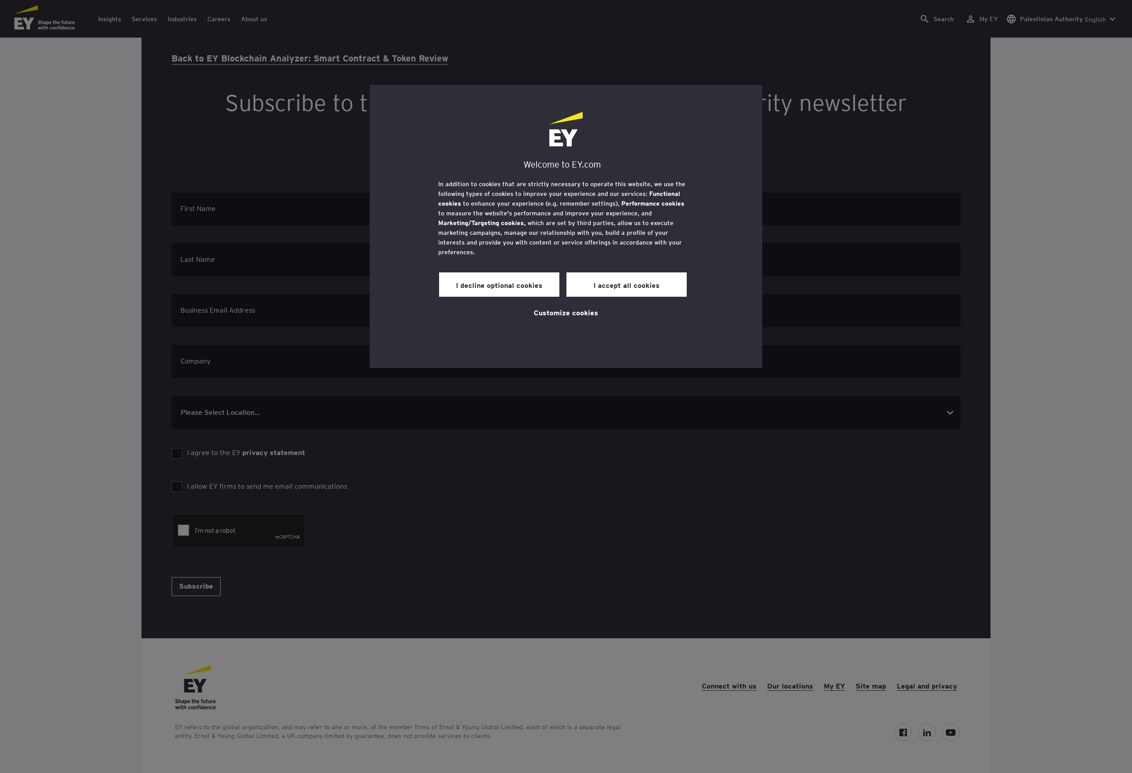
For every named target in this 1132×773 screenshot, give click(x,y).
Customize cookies (566, 312)
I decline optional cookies (499, 285)
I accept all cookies (626, 285)
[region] (566, 226)
